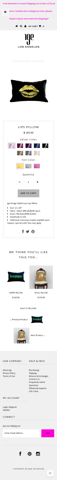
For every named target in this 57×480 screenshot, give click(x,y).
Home (16, 61)
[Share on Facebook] (23, 232)
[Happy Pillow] (16, 288)
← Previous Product (19, 320)
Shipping (33, 373)
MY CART (36, 26)
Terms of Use (9, 376)
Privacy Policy (9, 373)
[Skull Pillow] (41, 288)
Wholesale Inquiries (38, 388)
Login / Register (10, 407)
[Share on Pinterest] (33, 232)
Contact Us (34, 379)
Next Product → (38, 335)
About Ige (7, 370)
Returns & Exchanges (38, 376)
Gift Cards (33, 391)
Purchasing (34, 370)
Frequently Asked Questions (37, 384)
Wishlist (6, 410)
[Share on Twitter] (27, 232)
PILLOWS (25, 61)
